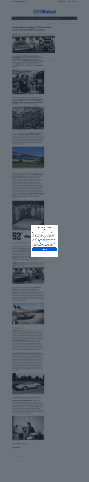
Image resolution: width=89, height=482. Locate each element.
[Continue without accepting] (44, 229)
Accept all (44, 249)
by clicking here (44, 240)
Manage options (45, 253)
